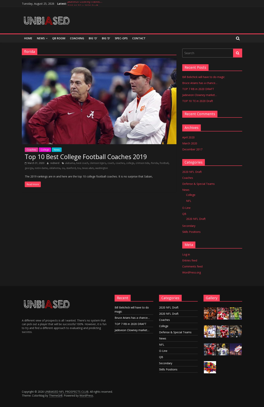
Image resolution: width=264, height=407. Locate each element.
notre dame (41, 168)
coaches (120, 163)
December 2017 (192, 149)
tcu (79, 168)
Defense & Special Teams (198, 184)
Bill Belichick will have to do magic (203, 77)
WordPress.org (191, 272)
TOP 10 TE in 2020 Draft (197, 101)
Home (28, 38)
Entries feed (189, 260)
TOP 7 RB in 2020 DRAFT (198, 89)
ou (63, 168)
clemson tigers (98, 163)
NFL (188, 201)
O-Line (186, 208)
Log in (186, 254)
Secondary (188, 226)
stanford (71, 168)
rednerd (55, 163)
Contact (139, 38)
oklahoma (54, 168)
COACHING (77, 38)
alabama (70, 163)
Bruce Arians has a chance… (199, 83)
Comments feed (192, 266)
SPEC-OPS (121, 38)
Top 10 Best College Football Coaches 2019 (86, 157)
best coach (82, 163)
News (41, 38)
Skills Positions (191, 232)
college (130, 163)
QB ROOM (58, 38)
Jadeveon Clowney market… (84, 3)
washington (101, 168)
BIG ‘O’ (93, 38)
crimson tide (142, 163)
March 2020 (189, 143)
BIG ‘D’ (106, 38)
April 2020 (188, 137)
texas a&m (88, 168)
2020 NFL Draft (192, 172)
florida (154, 163)
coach (110, 163)
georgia (29, 168)
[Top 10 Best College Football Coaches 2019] (99, 60)
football (164, 163)
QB (184, 214)
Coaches (31, 149)
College (45, 149)
